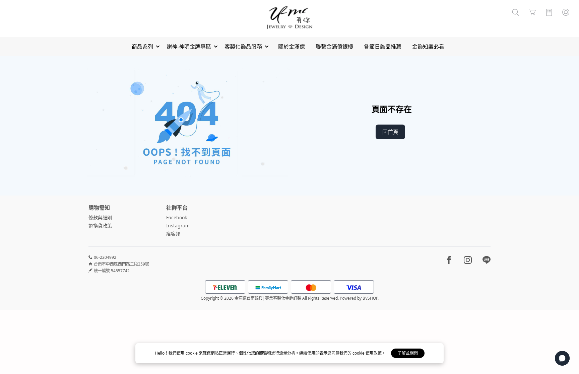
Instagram (178, 225)
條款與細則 (100, 217)
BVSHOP (370, 298)
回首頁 (390, 132)
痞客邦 (173, 233)
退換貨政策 (100, 225)
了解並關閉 (408, 353)
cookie (192, 353)
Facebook (176, 217)
